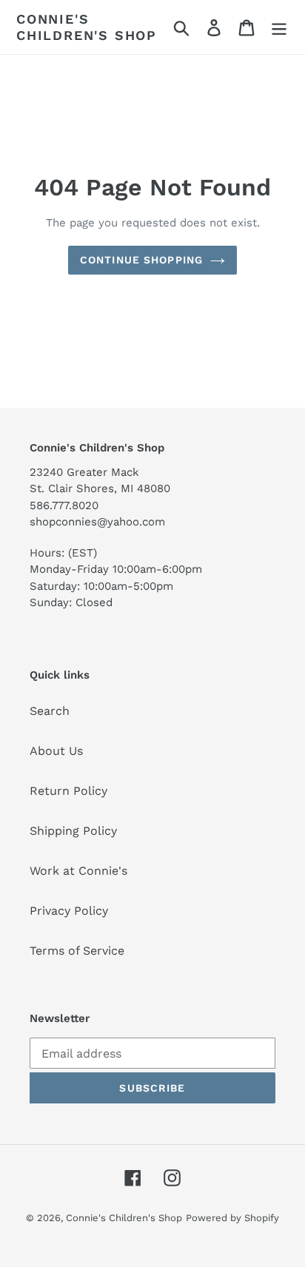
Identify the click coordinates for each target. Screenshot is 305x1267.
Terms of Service (77, 951)
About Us (56, 751)
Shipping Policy (73, 831)
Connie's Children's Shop (86, 27)
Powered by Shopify (232, 1217)
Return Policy (68, 791)
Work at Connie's (78, 871)
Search (50, 711)
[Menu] (279, 27)
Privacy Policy (69, 911)
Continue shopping (141, 260)
